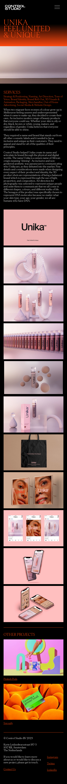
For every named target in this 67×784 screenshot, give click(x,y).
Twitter (51, 763)
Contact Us (10, 769)
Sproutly (8, 723)
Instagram (52, 757)
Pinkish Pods (10, 679)
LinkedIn (52, 770)
